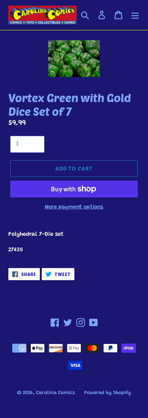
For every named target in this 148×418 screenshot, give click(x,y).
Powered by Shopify (107, 392)
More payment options (74, 207)
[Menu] (135, 14)
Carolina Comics (55, 392)
